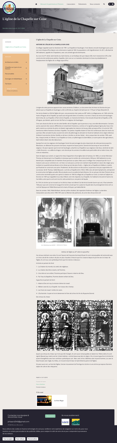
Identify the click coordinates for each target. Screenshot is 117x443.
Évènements (83, 4)
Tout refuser (20, 439)
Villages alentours (12, 88)
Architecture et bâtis (11, 62)
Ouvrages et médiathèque (13, 79)
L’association (71, 4)
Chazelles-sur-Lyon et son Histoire (13, 68)
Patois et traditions (12, 91)
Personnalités (9, 74)
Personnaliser (32, 439)
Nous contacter (95, 4)
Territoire (8, 84)
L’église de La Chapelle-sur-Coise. (15, 47)
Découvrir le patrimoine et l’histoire (51, 4)
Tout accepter (8, 439)
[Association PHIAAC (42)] (9, 4)
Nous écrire (50, 416)
